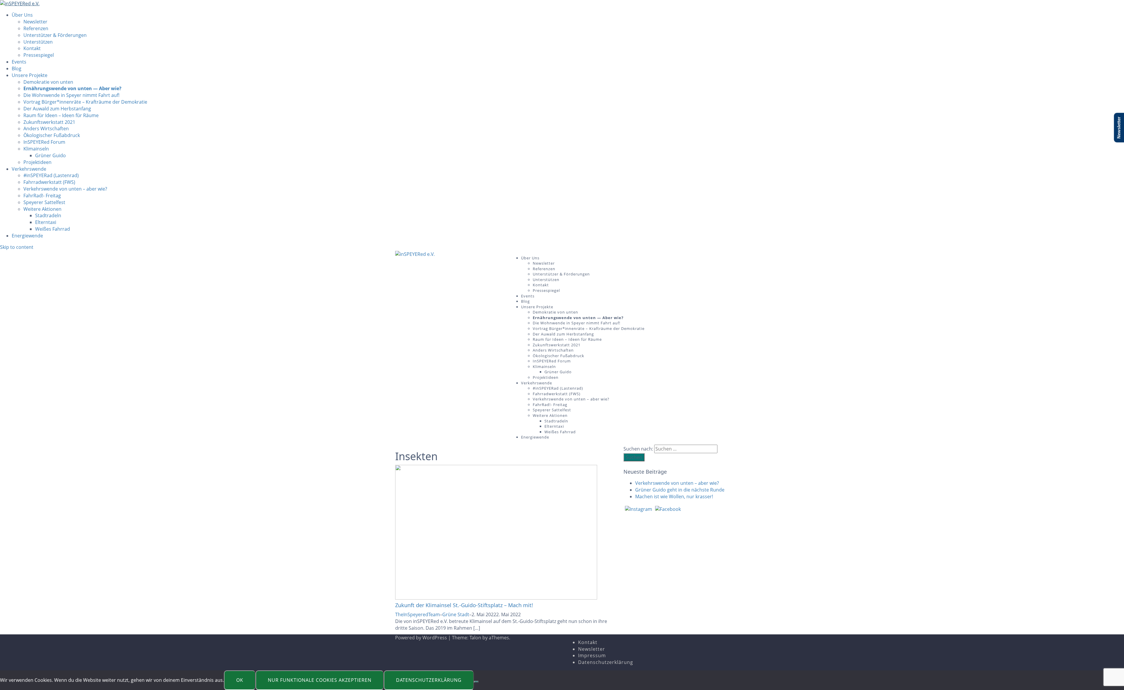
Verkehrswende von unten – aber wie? (65, 189)
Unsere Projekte (29, 75)
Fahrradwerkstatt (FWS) (49, 182)
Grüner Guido (50, 155)
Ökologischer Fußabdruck (51, 135)
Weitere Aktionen (42, 209)
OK (239, 680)
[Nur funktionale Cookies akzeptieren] (476, 682)
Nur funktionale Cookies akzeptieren (319, 680)
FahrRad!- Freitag (42, 195)
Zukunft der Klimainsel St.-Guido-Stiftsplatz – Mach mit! (464, 605)
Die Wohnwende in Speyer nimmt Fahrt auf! (71, 95)
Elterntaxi (45, 222)
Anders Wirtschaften (46, 128)
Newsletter (35, 21)
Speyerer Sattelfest (44, 202)
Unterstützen (38, 42)
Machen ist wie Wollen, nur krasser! (674, 496)
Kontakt (32, 48)
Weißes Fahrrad (52, 229)
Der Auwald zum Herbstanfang (57, 108)
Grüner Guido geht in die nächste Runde (679, 490)
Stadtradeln (48, 215)
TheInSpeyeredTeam (417, 614)
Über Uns (22, 15)
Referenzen (35, 28)
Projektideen (37, 162)
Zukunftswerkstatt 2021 (49, 122)
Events (19, 62)
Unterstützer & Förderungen (55, 35)
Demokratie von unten (48, 82)
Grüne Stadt (455, 614)
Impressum (592, 655)
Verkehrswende (29, 169)
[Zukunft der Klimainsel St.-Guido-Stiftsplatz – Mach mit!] (496, 532)
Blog (16, 68)
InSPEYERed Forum (44, 142)
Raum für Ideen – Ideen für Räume (61, 115)
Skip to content (16, 247)
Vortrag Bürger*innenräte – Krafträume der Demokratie (85, 102)
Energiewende (27, 235)
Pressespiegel (38, 55)
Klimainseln (36, 148)
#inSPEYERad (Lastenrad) (51, 175)
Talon (475, 637)
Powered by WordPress (421, 637)
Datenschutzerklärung (605, 662)
